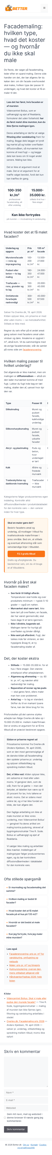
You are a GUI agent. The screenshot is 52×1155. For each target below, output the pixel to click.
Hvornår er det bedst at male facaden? (23, 924)
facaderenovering (32, 349)
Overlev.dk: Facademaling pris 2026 (25, 1021)
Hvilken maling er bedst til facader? (21, 901)
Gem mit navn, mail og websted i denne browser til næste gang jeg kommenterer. (25, 1117)
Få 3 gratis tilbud (26, 553)
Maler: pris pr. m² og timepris (24, 965)
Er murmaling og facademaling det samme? (26, 889)
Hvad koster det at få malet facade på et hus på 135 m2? (22, 912)
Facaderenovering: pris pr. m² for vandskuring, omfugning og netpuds (26, 958)
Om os (26, 1144)
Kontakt (34, 1144)
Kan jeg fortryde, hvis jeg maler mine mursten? (24, 936)
